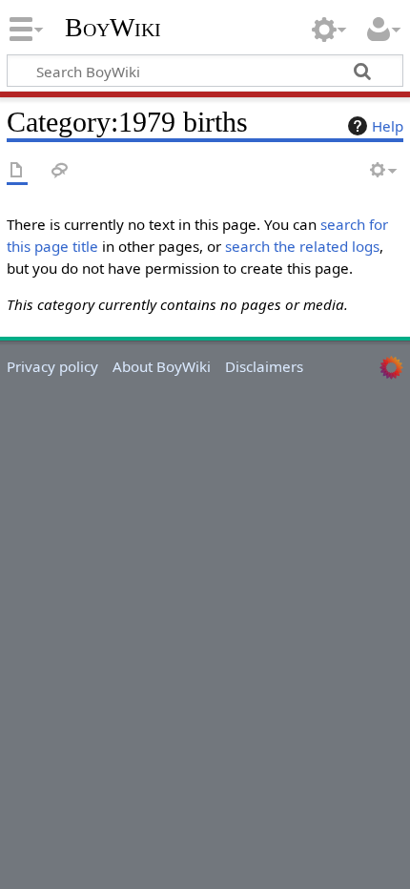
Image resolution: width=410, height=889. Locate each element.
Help (387, 125)
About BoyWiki (162, 366)
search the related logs (302, 246)
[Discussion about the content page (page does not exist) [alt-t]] (60, 171)
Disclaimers (264, 366)
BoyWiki (113, 27)
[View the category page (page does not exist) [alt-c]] (17, 171)
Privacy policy (52, 366)
